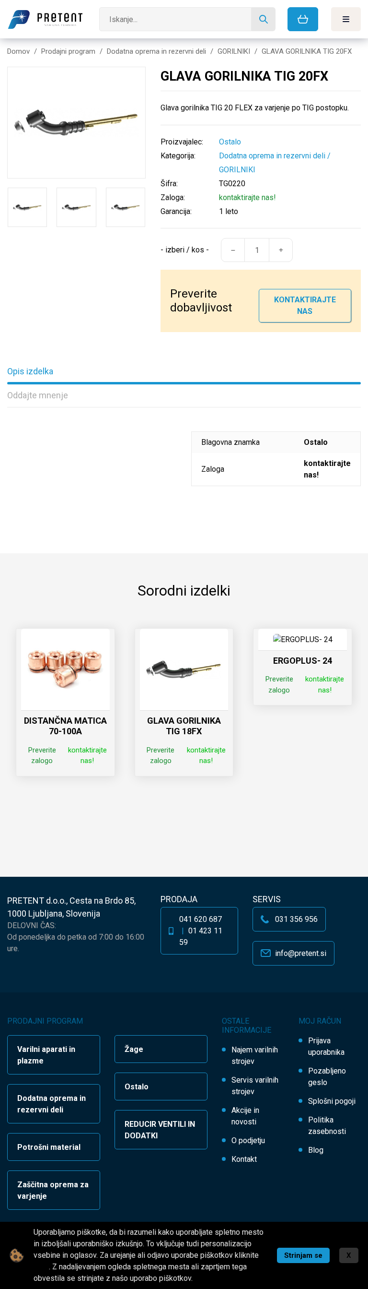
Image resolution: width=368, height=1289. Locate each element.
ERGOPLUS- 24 (302, 661)
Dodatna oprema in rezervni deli (272, 155)
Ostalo (137, 1086)
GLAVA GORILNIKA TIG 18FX (184, 726)
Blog (315, 1150)
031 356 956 (296, 919)
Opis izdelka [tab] (30, 371)
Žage (134, 1049)
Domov (18, 51)
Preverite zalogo (42, 755)
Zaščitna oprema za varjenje (53, 1190)
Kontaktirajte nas (305, 305)
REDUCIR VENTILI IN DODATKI (160, 1130)
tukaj (41, 1266)
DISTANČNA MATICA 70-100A (65, 726)
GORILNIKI (237, 169)
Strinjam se (303, 1255)
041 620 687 (200, 919)
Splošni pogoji (332, 1101)
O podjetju (248, 1140)
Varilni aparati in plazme (46, 1055)
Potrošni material (48, 1147)
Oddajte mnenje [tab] (37, 395)
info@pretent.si (300, 953)
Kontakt (244, 1159)
